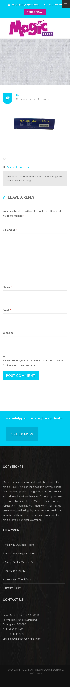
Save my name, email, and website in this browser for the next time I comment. (33, 363)
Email (7, 310)
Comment (10, 229)
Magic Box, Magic (15, 570)
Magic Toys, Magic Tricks (19, 544)
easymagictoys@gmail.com (25, 4)
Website (8, 332)
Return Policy (13, 587)
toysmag (45, 99)
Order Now (22, 434)
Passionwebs (35, 673)
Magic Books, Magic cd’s (19, 562)
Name (7, 287)
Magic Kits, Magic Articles (20, 553)
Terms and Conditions (18, 579)
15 (17, 94)
